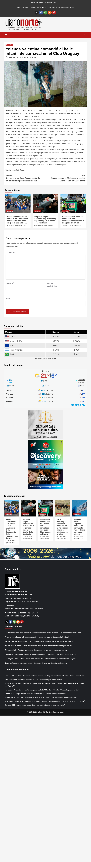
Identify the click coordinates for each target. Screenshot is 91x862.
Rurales (59, 514)
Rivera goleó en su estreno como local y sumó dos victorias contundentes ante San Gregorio (40, 659)
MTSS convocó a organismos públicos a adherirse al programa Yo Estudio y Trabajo (52, 701)
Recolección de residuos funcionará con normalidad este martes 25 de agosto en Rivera (73, 220)
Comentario (11, 252)
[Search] (84, 35)
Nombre (10, 283)
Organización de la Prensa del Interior (21, 602)
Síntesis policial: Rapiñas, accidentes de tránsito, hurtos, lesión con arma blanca (79, 527)
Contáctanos (23, 7)
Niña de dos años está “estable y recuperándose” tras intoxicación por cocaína (47, 697)
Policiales (77, 514)
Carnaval (12, 170)
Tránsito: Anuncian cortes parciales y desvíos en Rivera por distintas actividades (36, 663)
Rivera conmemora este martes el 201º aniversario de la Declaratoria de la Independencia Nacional (17, 220)
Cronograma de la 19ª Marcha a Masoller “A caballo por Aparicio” (53, 690)
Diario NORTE (43, 712)
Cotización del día (68, 7)
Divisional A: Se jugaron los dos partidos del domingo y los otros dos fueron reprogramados (40, 654)
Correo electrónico (52, 286)
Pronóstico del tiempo (52, 7)
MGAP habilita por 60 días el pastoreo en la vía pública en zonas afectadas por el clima (62, 527)
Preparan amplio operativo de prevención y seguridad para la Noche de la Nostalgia (45, 220)
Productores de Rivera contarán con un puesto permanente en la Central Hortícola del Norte (49, 676)
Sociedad (9, 45)
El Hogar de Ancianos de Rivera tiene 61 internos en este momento (39, 694)
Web (8, 299)
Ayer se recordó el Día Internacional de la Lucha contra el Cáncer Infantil (68, 178)
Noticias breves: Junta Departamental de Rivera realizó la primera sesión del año (23, 178)
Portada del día (36, 7)
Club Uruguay (20, 170)
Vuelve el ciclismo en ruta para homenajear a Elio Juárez (40, 680)
